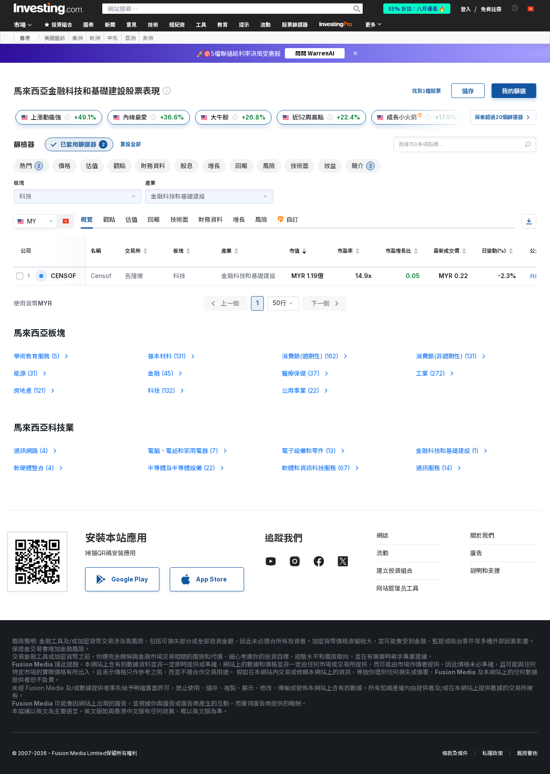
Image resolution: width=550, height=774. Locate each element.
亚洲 (130, 37)
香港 (25, 37)
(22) (300, 390)
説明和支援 (485, 570)
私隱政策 (492, 753)
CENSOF (63, 276)
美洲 (77, 37)
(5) (37, 356)
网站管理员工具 (397, 588)
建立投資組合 (394, 570)
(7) (183, 450)
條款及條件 (455, 753)
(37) (301, 373)
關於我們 (482, 535)
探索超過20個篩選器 (499, 117)
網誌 (382, 535)
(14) (434, 467)
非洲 (148, 37)
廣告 (476, 553)
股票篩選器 (295, 24)
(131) (167, 356)
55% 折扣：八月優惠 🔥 (416, 8)
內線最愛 (135, 117)
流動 (382, 553)
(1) (447, 450)
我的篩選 (514, 90)
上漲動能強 (46, 117)
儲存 (468, 90)
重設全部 (130, 144)
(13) (309, 450)
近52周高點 (308, 117)
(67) (316, 467)
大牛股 (220, 117)
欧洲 (95, 37)
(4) (31, 450)
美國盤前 (54, 37)
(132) (161, 390)
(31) (26, 373)
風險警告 (527, 753)
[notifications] (515, 8)
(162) (310, 356)
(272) (430, 373)
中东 (112, 37)
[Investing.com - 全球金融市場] (48, 9)
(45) (161, 373)
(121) (30, 390)
